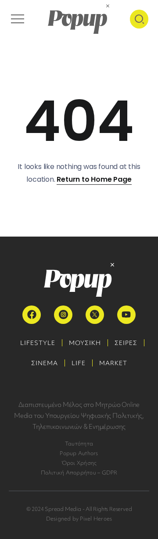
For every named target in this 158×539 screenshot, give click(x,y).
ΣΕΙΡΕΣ (126, 343)
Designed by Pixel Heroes (79, 518)
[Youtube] (126, 314)
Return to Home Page (94, 179)
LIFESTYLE (37, 343)
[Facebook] (31, 314)
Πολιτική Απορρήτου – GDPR (79, 472)
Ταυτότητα (79, 443)
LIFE (79, 363)
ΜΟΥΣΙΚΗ (85, 343)
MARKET (113, 363)
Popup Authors (79, 453)
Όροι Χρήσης (79, 463)
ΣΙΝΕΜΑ (44, 363)
